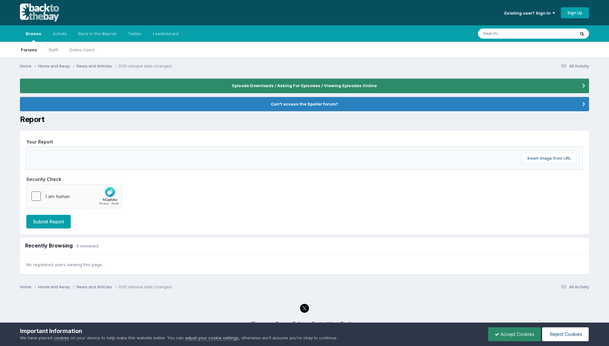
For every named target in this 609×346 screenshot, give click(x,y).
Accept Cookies (516, 334)
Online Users (82, 49)
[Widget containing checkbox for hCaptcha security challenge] (74, 196)
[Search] (582, 34)
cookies (61, 337)
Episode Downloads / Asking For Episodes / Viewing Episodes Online (304, 85)
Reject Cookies (565, 334)
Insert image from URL (549, 158)
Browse (33, 33)
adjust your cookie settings (212, 337)
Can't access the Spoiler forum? (304, 103)
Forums (29, 49)
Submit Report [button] (48, 221)
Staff (53, 49)
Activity (60, 33)
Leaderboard (166, 33)
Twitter (134, 33)
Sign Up (574, 12)
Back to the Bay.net (97, 33)
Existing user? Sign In (528, 13)
